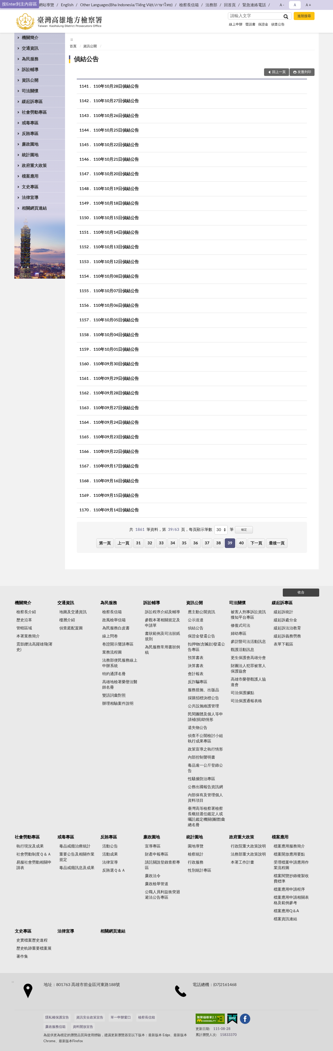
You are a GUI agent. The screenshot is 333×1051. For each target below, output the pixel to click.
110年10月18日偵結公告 (116, 203)
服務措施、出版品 (203, 690)
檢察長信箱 (189, 5)
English (67, 5)
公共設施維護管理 (203, 706)
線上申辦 (235, 24)
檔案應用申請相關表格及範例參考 (291, 900)
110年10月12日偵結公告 (116, 262)
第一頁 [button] (105, 543)
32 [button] (150, 543)
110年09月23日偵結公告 (116, 437)
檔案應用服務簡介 (289, 846)
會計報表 (195, 674)
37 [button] (207, 543)
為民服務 (30, 59)
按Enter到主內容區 (19, 4)
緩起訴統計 (283, 612)
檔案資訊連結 (285, 919)
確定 (244, 529)
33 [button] (161, 543)
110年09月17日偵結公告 (116, 466)
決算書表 (195, 666)
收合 (301, 592)
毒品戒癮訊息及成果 (76, 868)
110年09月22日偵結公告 (116, 451)
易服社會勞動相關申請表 (34, 865)
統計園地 (30, 155)
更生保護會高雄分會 (248, 658)
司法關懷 (30, 91)
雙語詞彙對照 (114, 695)
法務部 (211, 5)
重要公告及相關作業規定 (76, 857)
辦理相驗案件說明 (117, 704)
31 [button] (138, 543)
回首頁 (230, 5)
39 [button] (230, 543)
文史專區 (30, 187)
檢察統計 (195, 854)
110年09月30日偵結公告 (116, 364)
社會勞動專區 (34, 112)
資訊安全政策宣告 (89, 1017)
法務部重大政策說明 (248, 854)
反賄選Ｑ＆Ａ (113, 870)
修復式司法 (240, 626)
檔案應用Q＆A (286, 911)
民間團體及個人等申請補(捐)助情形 (205, 717)
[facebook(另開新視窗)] (245, 1020)
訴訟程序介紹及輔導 (162, 612)
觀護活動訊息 (242, 650)
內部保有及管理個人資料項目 (205, 797)
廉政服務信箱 (55, 1027)
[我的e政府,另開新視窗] (232, 1020)
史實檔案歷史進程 (32, 940)
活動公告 (110, 846)
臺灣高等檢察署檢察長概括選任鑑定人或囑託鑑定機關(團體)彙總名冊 (206, 817)
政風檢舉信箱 (114, 620)
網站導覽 (46, 5)
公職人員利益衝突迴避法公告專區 (162, 894)
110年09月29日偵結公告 (116, 378)
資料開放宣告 (83, 1027)
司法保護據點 (242, 693)
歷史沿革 (24, 620)
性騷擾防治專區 (201, 779)
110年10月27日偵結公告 (116, 101)
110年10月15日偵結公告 (116, 218)
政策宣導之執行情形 (205, 749)
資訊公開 (30, 80)
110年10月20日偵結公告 (116, 174)
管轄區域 (24, 628)
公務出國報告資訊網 (205, 787)
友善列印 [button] (304, 72)
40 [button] (241, 543)
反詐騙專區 (197, 682)
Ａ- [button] (281, 5)
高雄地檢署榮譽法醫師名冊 (119, 684)
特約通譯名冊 (114, 674)
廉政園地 (30, 144)
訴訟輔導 (30, 70)
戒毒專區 (30, 123)
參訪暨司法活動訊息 (248, 642)
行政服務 (195, 862)
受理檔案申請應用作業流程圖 (291, 865)
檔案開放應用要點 (289, 854)
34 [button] (172, 543)
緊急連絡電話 (254, 5)
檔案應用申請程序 (289, 889)
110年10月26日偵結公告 (116, 116)
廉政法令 (153, 876)
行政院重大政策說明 (248, 846)
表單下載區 (283, 644)
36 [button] (195, 543)
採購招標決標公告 (203, 698)
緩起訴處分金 (285, 620)
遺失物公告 (197, 728)
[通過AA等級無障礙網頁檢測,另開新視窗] (210, 1020)
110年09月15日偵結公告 (116, 495)
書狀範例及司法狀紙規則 (162, 636)
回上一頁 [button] (279, 72)
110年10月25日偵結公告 (116, 130)
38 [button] (218, 543)
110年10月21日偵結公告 (116, 159)
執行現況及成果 (30, 846)
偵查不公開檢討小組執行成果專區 (205, 738)
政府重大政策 (34, 166)
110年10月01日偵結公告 (116, 349)
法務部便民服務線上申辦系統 (119, 663)
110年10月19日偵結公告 (116, 189)
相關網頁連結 (34, 208)
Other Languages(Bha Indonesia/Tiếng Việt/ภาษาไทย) (126, 5)
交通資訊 (30, 48)
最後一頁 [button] (277, 543)
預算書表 (195, 658)
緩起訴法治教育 (287, 628)
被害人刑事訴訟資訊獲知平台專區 (248, 614)
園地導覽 (195, 846)
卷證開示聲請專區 (117, 644)
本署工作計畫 (242, 862)
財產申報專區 (156, 854)
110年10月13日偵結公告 (116, 247)
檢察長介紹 (26, 612)
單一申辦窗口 (121, 1017)
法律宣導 (30, 197)
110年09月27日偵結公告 (116, 408)
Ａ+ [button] (308, 5)
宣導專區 (153, 846)
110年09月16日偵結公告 (116, 481)
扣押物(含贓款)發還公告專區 (206, 647)
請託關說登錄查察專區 (162, 865)
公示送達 (195, 620)
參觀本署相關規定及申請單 (162, 623)
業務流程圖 (112, 652)
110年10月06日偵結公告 (116, 305)
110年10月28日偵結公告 (116, 86)
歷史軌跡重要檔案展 (34, 948)
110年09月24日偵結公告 (116, 422)
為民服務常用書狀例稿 (162, 650)
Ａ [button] (295, 5)
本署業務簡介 (28, 636)
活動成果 (110, 854)
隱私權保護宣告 (57, 1017)
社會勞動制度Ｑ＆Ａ (33, 854)
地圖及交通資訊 (73, 612)
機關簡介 (30, 38)
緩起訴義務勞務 (287, 636)
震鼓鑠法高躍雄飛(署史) (34, 647)
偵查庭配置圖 (71, 628)
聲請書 (250, 24)
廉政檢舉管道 (156, 884)
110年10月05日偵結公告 (116, 320)
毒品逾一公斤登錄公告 (205, 768)
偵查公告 (278, 24)
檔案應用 (30, 176)
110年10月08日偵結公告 (116, 276)
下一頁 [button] (256, 543)
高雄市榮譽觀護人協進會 (248, 682)
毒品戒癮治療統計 (75, 846)
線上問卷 (110, 636)
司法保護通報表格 (246, 701)
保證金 (263, 24)
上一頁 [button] (123, 543)
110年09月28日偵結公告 (116, 393)
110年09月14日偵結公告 (116, 510)
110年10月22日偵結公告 (116, 145)
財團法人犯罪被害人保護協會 (248, 668)
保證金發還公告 (201, 636)
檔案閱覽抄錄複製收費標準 (291, 878)
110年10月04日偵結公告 (116, 335)
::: (72, 39)
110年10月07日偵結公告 (116, 291)
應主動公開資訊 (201, 612)
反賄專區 (30, 134)
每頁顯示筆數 (200, 530)
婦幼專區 (238, 634)
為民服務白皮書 (116, 628)
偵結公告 (86, 59)
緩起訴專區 (32, 102)
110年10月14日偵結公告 (116, 232)
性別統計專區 (199, 870)
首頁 (73, 46)
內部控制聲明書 (201, 757)
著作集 (22, 956)
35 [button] (184, 543)
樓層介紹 (67, 620)
